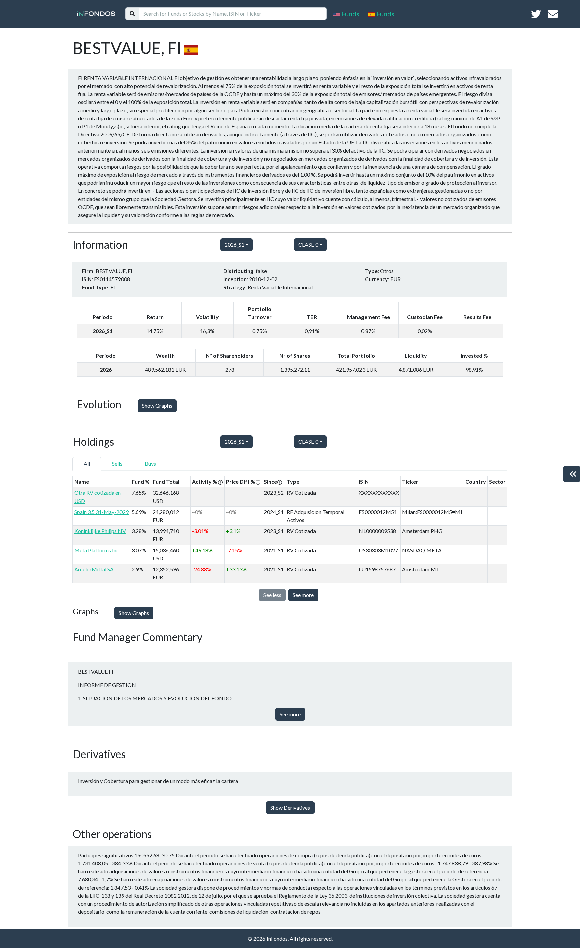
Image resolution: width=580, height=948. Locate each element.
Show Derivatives (290, 807)
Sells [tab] (117, 463)
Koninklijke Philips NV (100, 531)
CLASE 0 (308, 244)
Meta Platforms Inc (96, 550)
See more (303, 595)
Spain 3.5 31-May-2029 (101, 512)
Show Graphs (157, 405)
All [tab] (87, 463)
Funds (349, 14)
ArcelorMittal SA (94, 569)
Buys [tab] (150, 463)
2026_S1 (234, 244)
